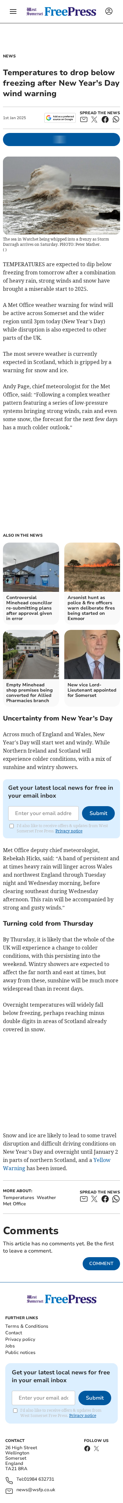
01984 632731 (39, 1479)
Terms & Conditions (26, 1326)
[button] (13, 11)
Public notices (20, 1352)
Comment (101, 1263)
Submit (98, 813)
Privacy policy (20, 1339)
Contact (13, 1333)
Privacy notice (68, 830)
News (9, 56)
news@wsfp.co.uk (35, 1490)
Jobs (10, 1346)
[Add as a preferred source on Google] (59, 118)
